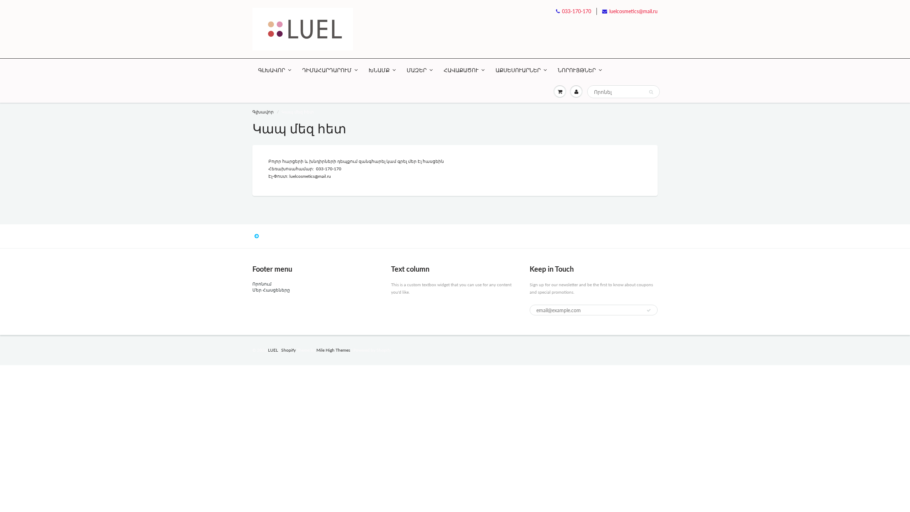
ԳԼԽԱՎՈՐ (271, 70)
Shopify (288, 350)
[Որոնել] (651, 92)
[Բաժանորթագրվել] (648, 310)
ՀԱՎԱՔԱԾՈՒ (461, 70)
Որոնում (262, 284)
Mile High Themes (333, 350)
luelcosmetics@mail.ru (633, 11)
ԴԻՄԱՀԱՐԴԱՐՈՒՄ (327, 70)
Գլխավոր (263, 111)
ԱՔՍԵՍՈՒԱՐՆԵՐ (518, 70)
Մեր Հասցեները (271, 290)
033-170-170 (576, 11)
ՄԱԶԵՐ (417, 70)
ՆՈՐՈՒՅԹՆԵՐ (577, 70)
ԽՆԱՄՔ (379, 70)
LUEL (273, 350)
